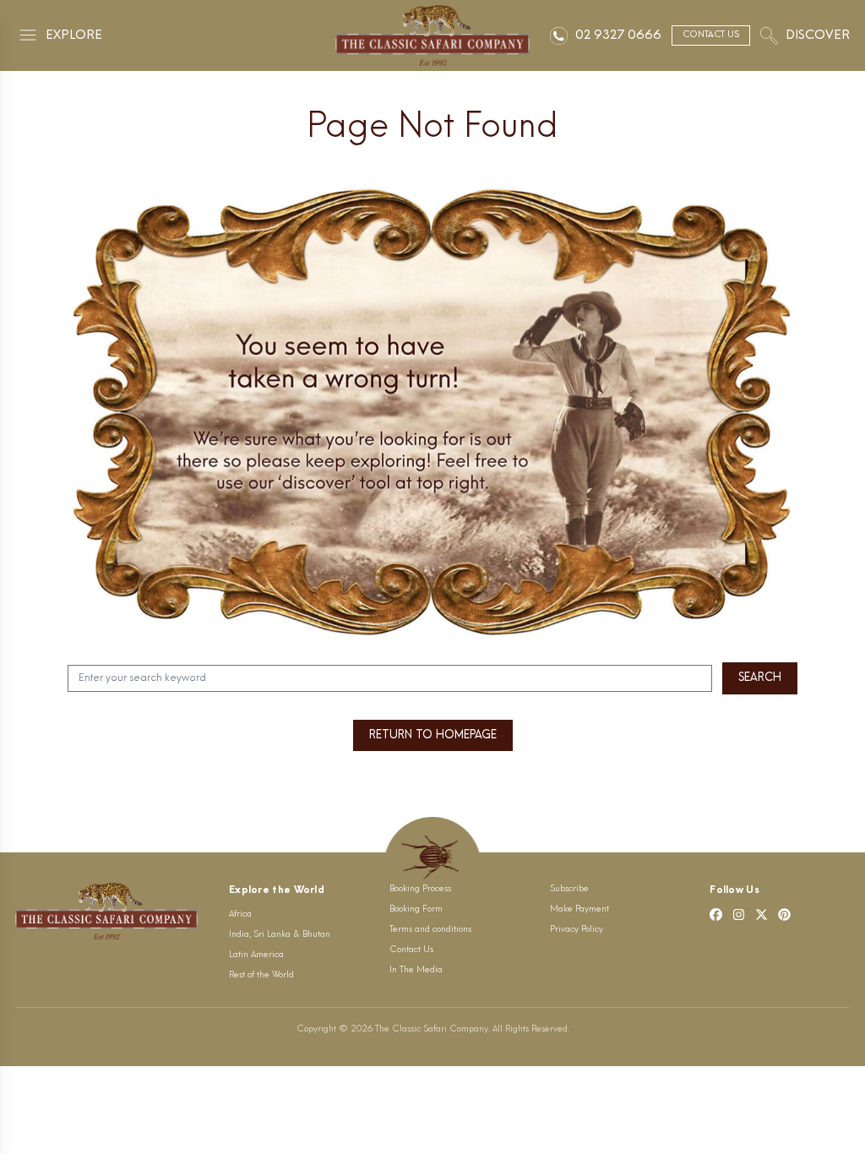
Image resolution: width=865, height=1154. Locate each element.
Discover (818, 36)
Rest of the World (261, 975)
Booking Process (420, 889)
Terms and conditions (430, 929)
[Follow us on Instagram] (738, 914)
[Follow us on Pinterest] (784, 914)
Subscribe (569, 889)
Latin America (256, 955)
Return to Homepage (433, 735)
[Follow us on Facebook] (716, 914)
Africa (240, 914)
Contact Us (411, 950)
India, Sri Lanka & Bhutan (279, 934)
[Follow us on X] (761, 914)
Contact (711, 35)
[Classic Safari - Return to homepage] (432, 35)
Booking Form (416, 909)
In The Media (416, 970)
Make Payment (579, 909)
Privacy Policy (576, 929)
